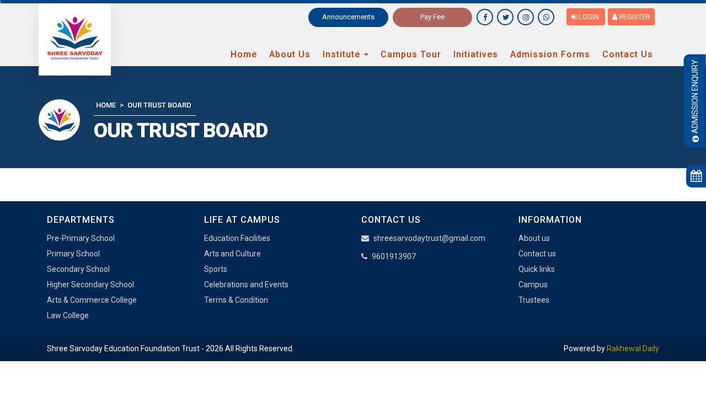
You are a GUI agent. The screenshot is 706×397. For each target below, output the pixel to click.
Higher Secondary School (90, 284)
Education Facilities (237, 238)
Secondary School (78, 269)
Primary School (73, 253)
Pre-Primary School (81, 238)
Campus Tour (411, 54)
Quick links (536, 269)
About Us (290, 54)
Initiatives (475, 54)
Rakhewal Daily (633, 348)
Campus (533, 284)
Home (244, 54)
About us (534, 238)
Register (633, 17)
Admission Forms (550, 54)
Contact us (537, 253)
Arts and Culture (232, 253)
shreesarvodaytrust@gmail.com (429, 238)
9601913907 (394, 256)
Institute (343, 54)
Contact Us (627, 54)
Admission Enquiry (695, 96)
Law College (68, 315)
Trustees (533, 300)
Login (589, 17)
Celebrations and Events (246, 284)
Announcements (348, 17)
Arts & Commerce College (92, 300)
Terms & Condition (236, 300)
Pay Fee (432, 17)
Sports (215, 269)
